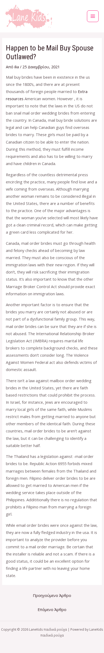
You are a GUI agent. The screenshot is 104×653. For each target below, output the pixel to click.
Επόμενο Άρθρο (52, 609)
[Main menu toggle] (93, 16)
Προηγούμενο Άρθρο (52, 595)
